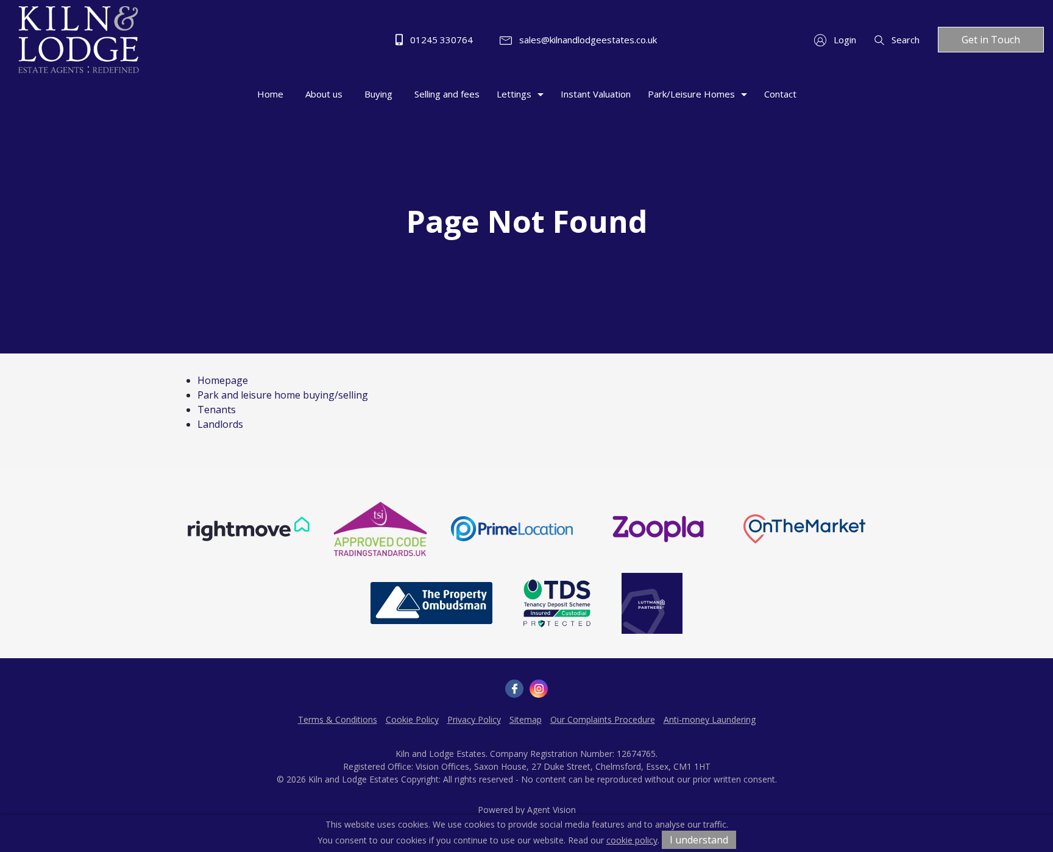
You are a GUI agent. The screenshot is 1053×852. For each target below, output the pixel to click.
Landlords (220, 424)
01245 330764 (440, 40)
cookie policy (632, 840)
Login (843, 40)
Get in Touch (991, 39)
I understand (699, 840)
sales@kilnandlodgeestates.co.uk (587, 40)
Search (904, 40)
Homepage (222, 380)
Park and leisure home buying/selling (282, 395)
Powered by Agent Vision (527, 809)
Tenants (216, 409)
